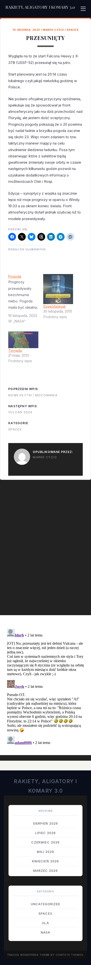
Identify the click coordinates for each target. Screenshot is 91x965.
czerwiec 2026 (45, 842)
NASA (45, 932)
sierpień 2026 (45, 823)
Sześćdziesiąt (54, 306)
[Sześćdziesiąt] (58, 289)
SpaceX (72, 29)
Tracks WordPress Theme (28, 955)
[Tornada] (23, 339)
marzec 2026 (45, 871)
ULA (45, 923)
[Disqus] (45, 550)
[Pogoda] (25, 300)
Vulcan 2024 (20, 412)
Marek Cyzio (53, 29)
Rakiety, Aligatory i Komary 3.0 (40, 7)
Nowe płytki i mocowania (33, 395)
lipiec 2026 (45, 833)
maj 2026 (45, 852)
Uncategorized (45, 904)
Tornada (15, 350)
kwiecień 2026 (45, 861)
